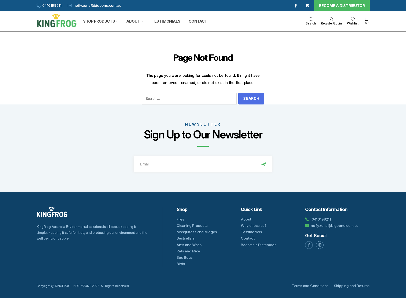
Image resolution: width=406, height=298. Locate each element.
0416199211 (52, 5)
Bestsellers (186, 238)
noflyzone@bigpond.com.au (97, 5)
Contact (248, 238)
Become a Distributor (342, 5)
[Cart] (366, 19)
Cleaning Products (192, 226)
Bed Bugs (184, 257)
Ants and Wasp (189, 245)
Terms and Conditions (310, 286)
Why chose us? (253, 226)
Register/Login (331, 23)
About (246, 219)
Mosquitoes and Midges (197, 232)
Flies (180, 219)
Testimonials (251, 232)
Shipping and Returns (352, 286)
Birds (181, 264)
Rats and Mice (188, 251)
